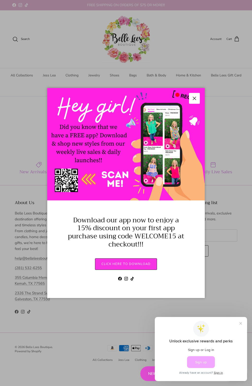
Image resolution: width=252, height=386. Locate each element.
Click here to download (126, 264)
